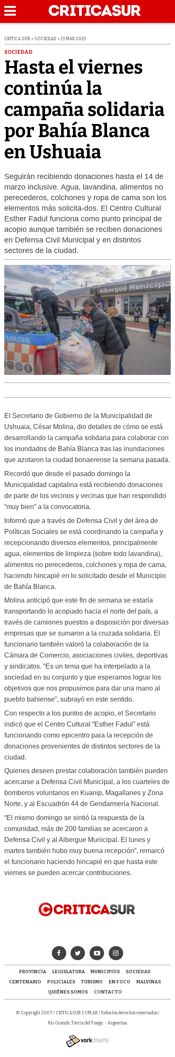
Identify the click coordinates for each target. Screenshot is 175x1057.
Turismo (92, 982)
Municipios (105, 971)
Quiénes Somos (68, 992)
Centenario (25, 982)
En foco (119, 982)
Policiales (61, 982)
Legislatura (68, 971)
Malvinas (148, 982)
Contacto (108, 992)
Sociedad (138, 971)
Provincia (32, 971)
